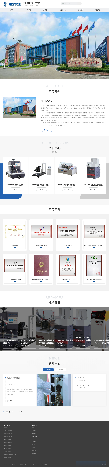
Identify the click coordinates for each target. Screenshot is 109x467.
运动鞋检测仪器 (8, 433)
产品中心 (46, 10)
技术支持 (104, 464)
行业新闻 (34, 433)
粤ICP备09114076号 (37, 464)
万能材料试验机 (8, 430)
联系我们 (97, 10)
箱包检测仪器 (7, 448)
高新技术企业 (14, 245)
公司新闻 (34, 430)
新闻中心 (63, 10)
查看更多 (15, 189)
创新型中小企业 (68, 245)
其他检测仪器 (7, 457)
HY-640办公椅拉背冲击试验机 (41, 185)
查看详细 (9, 401)
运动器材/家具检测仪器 (10, 454)
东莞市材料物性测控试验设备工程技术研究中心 (94, 245)
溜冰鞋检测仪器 (8, 442)
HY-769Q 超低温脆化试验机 (93, 185)
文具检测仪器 (7, 451)
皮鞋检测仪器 (7, 439)
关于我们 (28, 10)
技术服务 (80, 10)
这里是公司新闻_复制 (83, 385)
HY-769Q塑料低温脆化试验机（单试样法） (84, 340)
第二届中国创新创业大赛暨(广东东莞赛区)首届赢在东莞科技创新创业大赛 (68, 279)
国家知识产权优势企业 (41, 245)
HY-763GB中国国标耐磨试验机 (15, 185)
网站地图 (44, 464)
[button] (54, 74)
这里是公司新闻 (13, 378)
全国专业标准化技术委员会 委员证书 (41, 279)
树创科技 (20, 411)
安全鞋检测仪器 (8, 436)
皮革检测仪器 (7, 445)
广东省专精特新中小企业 (15, 279)
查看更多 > (47, 130)
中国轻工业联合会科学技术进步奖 (94, 279)
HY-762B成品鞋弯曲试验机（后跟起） (67, 185)
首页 (11, 10)
